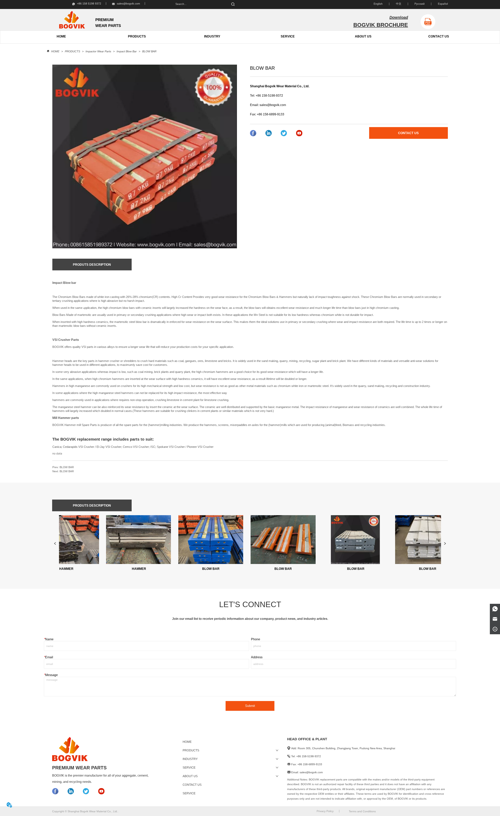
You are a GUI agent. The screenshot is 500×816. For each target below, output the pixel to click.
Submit (250, 705)
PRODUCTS (72, 51)
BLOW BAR (149, 51)
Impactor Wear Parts (98, 51)
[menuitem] (137, 36)
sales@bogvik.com (273, 105)
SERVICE (288, 36)
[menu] (99, 36)
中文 (398, 3)
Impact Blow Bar (127, 51)
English (378, 3)
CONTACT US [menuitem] (438, 36)
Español (443, 3)
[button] (137, 36)
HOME (55, 51)
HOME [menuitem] (61, 36)
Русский (419, 3)
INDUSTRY (212, 36)
